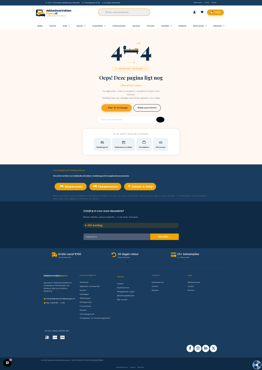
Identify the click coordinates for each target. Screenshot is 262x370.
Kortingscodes (86, 302)
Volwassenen (119, 26)
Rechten (83, 290)
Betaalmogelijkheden (125, 296)
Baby (40, 26)
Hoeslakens (144, 147)
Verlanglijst (84, 294)
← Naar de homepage (116, 107)
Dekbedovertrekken (123, 147)
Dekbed (182, 26)
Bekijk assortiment (147, 107)
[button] (127, 261)
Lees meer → (105, 199)
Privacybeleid (85, 306)
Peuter (52, 26)
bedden (165, 26)
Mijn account (122, 300)
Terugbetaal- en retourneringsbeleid (95, 318)
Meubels (217, 26)
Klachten (83, 310)
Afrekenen (84, 282)
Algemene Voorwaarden (90, 286)
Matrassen (198, 26)
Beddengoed (102, 147)
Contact (120, 284)
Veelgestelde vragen (125, 292)
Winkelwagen (85, 298)
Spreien (136, 26)
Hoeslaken (97, 26)
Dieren (79, 26)
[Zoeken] (160, 120)
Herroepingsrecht (87, 314)
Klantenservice (123, 288)
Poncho (151, 26)
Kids (65, 26)
